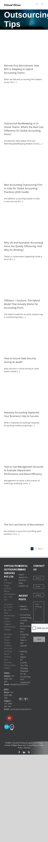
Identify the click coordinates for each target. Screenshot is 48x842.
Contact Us (23, 586)
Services (22, 580)
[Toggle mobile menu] (42, 4)
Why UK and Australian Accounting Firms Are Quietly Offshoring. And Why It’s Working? (23, 246)
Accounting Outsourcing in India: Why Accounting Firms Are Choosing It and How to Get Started (24, 630)
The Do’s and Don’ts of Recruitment (24, 524)
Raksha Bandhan (24, 607)
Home (21, 574)
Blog (21, 583)
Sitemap (27, 747)
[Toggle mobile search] (37, 4)
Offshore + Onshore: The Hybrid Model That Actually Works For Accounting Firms (22, 304)
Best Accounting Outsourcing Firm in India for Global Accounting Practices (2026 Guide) (23, 188)
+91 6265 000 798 (8, 695)
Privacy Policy (32, 745)
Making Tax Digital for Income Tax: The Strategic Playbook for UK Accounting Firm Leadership (24, 667)
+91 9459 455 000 (9, 679)
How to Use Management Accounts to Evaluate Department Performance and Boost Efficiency (23, 470)
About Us (23, 577)
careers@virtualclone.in (20, 709)
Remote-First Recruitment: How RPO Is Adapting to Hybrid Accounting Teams (21, 69)
